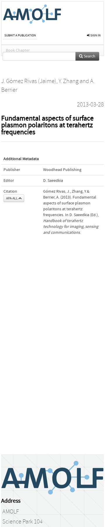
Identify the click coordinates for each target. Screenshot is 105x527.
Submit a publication (20, 35)
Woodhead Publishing (62, 169)
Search (89, 56)
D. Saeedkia (53, 180)
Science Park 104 (22, 521)
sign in (95, 35)
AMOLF (10, 511)
